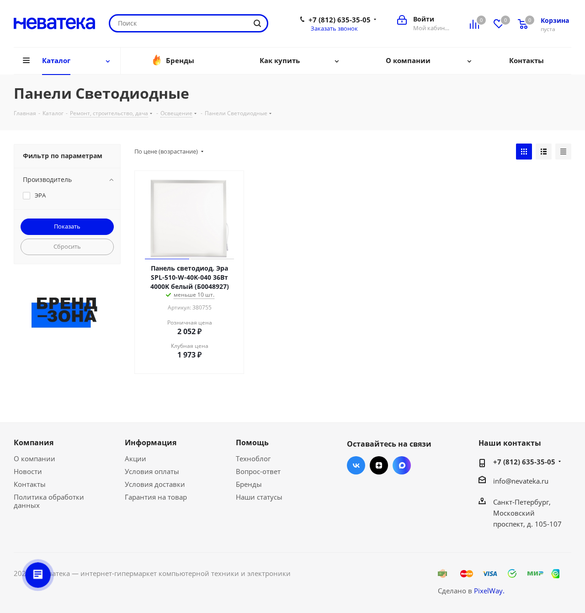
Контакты (30, 484)
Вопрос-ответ (258, 471)
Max (402, 465)
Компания (33, 442)
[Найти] (257, 23)
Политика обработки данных (49, 501)
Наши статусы (259, 496)
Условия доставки (155, 484)
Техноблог (253, 458)
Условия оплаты (152, 471)
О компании (34, 458)
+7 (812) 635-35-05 (339, 20)
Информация (150, 442)
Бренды (249, 484)
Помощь (252, 442)
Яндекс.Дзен (379, 465)
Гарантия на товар (156, 496)
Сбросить (67, 246)
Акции (135, 458)
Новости (28, 471)
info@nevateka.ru (520, 480)
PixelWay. (489, 590)
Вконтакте (356, 465)
